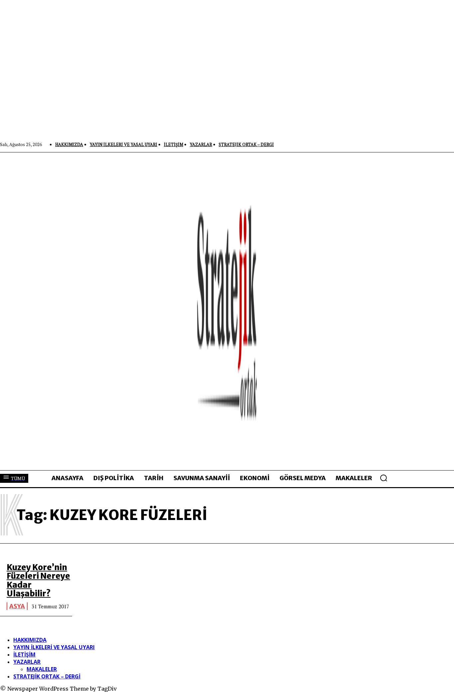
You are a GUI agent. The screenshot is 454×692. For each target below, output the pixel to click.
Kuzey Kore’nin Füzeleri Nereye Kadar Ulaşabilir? (38, 580)
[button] (384, 478)
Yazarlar (27, 661)
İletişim (24, 654)
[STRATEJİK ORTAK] (227, 311)
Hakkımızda (30, 640)
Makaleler (42, 669)
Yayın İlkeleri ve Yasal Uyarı (54, 647)
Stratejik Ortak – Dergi (46, 676)
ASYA (17, 606)
